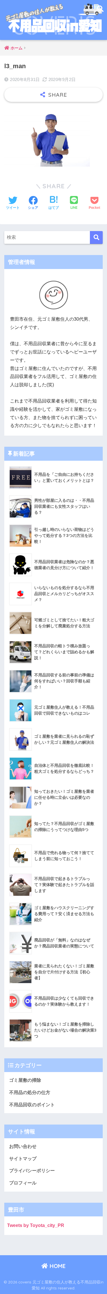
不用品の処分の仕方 (29, 1092)
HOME (57, 1265)
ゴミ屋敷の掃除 (25, 1080)
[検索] (96, 237)
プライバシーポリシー (32, 1170)
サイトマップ (23, 1158)
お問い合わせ (23, 1146)
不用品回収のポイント (32, 1104)
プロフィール (23, 1182)
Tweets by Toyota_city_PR (35, 1225)
